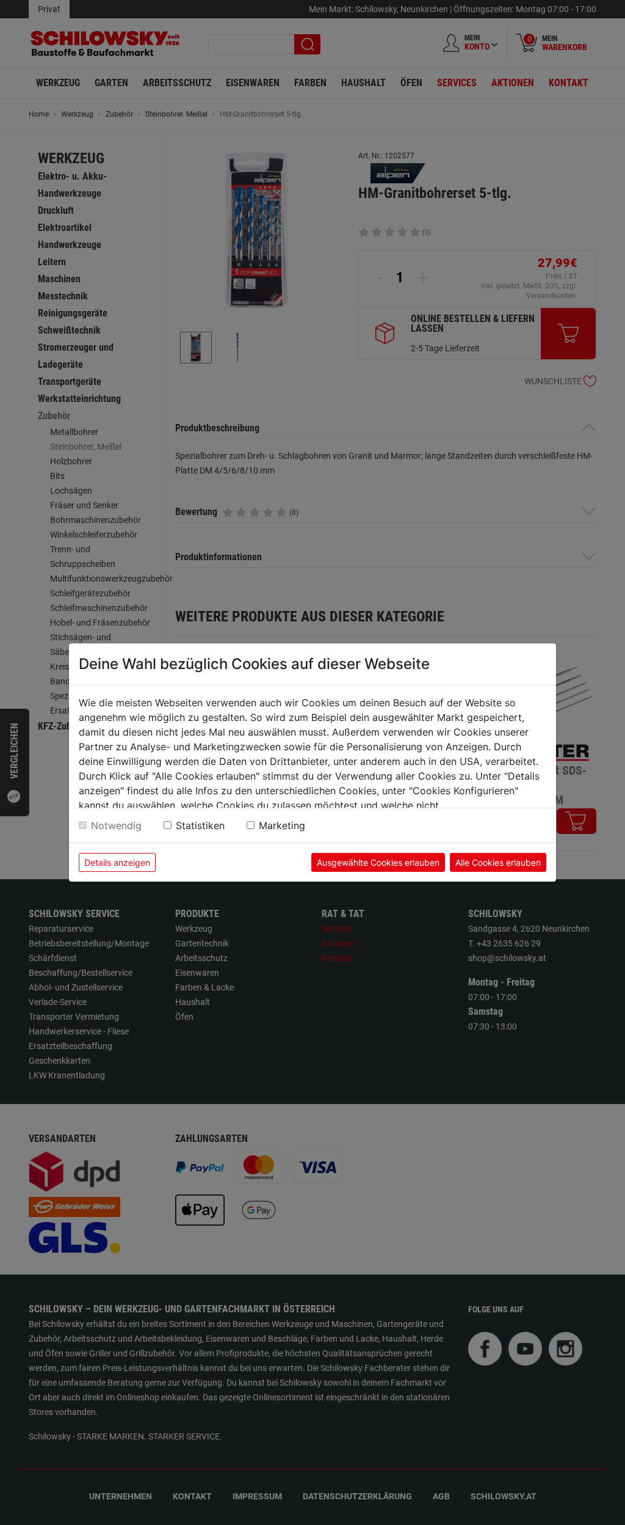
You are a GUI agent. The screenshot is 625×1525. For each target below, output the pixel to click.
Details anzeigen (117, 862)
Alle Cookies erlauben (498, 862)
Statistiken (200, 825)
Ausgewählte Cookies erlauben (378, 862)
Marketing (282, 825)
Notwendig (116, 825)
